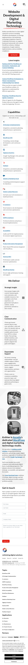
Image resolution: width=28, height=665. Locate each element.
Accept (14, 655)
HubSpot (5, 165)
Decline (14, 658)
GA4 (3, 459)
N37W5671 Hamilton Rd (8, 563)
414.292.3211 (15, 561)
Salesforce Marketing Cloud (11, 178)
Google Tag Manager (16, 457)
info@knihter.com (6, 561)
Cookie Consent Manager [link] (7, 640)
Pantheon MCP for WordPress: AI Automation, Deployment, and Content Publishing (11, 66)
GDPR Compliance (8, 218)
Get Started (14, 55)
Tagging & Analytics (8, 153)
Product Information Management (13, 244)
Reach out (6, 541)
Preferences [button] (20, 651)
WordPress (19, 440)
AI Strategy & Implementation (11, 125)
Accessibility (6, 230)
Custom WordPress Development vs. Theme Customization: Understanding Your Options (12, 81)
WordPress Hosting (8, 270)
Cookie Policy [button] (11, 649)
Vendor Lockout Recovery (10, 191)
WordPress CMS (7, 138)
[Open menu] (4, 4)
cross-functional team (11, 475)
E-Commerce (6, 204)
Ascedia (17, 437)
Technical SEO (7, 256)
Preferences (14, 661)
